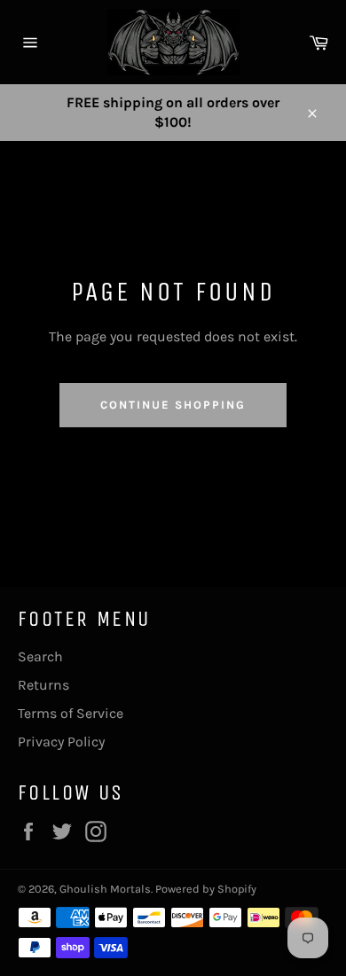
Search (40, 656)
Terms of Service (70, 713)
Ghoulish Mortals (105, 888)
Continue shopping (172, 404)
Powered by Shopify (205, 888)
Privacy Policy (61, 741)
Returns (43, 684)
